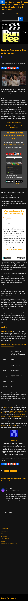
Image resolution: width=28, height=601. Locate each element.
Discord (10, 425)
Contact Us (4, 536)
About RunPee (4, 528)
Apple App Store (9, 249)
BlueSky (14, 425)
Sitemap (3, 541)
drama (6, 470)
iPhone (19, 13)
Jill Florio (5, 57)
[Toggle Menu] (2, 2)
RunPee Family (5, 538)
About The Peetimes (6, 331)
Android (23, 13)
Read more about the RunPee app (14, 184)
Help (2, 533)
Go (21, 18)
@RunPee (3, 425)
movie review (14, 470)
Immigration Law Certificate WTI (9, 543)
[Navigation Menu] (25, 32)
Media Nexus (4, 531)
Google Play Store (18, 249)
